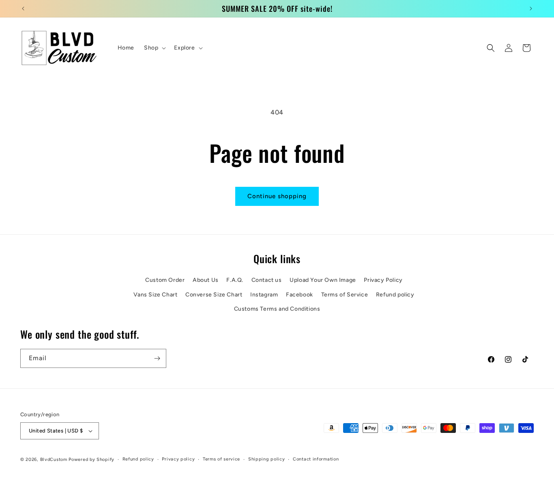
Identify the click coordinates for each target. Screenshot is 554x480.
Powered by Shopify (91, 459)
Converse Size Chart (213, 294)
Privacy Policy (383, 280)
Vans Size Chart (155, 294)
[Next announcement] (531, 8)
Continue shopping (277, 196)
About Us (206, 280)
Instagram (264, 294)
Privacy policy (178, 459)
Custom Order (165, 280)
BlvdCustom (53, 459)
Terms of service (221, 459)
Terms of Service (344, 294)
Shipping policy (266, 459)
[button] (154, 47)
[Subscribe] (157, 358)
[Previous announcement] (23, 8)
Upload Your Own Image (323, 280)
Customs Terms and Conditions (277, 308)
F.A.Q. (234, 280)
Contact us (266, 280)
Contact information (316, 459)
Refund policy (395, 294)
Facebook (299, 294)
